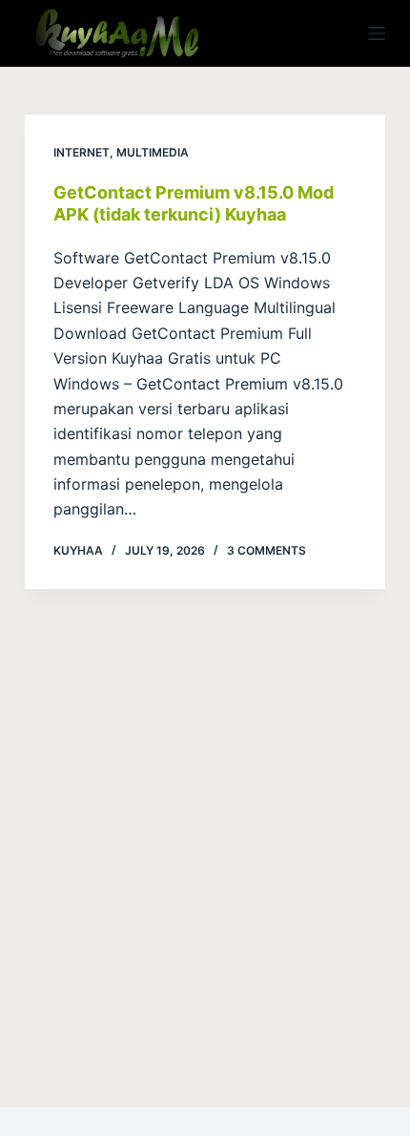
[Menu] (376, 33)
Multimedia (152, 152)
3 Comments (266, 550)
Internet (81, 152)
